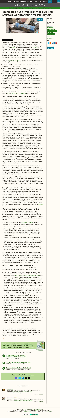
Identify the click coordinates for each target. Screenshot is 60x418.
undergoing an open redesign (22, 1)
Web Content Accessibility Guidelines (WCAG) (27, 275)
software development (52, 30)
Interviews (38, 8)
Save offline (50, 48)
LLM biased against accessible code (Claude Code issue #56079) (16, 356)
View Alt (40, 19)
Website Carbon (34, 414)
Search (49, 8)
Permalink (41, 394)
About (11, 8)
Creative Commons (27, 411)
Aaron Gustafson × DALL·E (9, 39)
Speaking (23, 8)
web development (51, 34)
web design (50, 32)
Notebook (16, 8)
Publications (30, 8)
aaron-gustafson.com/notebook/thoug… (19, 392)
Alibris (4, 347)
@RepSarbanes (25, 391)
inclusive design (51, 29)
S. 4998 (13, 47)
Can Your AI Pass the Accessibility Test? (18, 362)
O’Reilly (31, 345)
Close (50, 1)
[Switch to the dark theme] (58, 1)
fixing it (36, 410)
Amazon (26, 345)
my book (40, 204)
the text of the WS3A (14, 60)
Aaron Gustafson (30, 5)
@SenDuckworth (16, 391)
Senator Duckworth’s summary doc (16, 93)
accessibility (50, 27)
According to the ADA (27, 222)
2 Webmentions (50, 38)
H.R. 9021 (35, 47)
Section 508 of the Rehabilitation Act (24, 279)
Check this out (49, 411)
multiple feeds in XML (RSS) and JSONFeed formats (33, 409)
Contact (44, 8)
